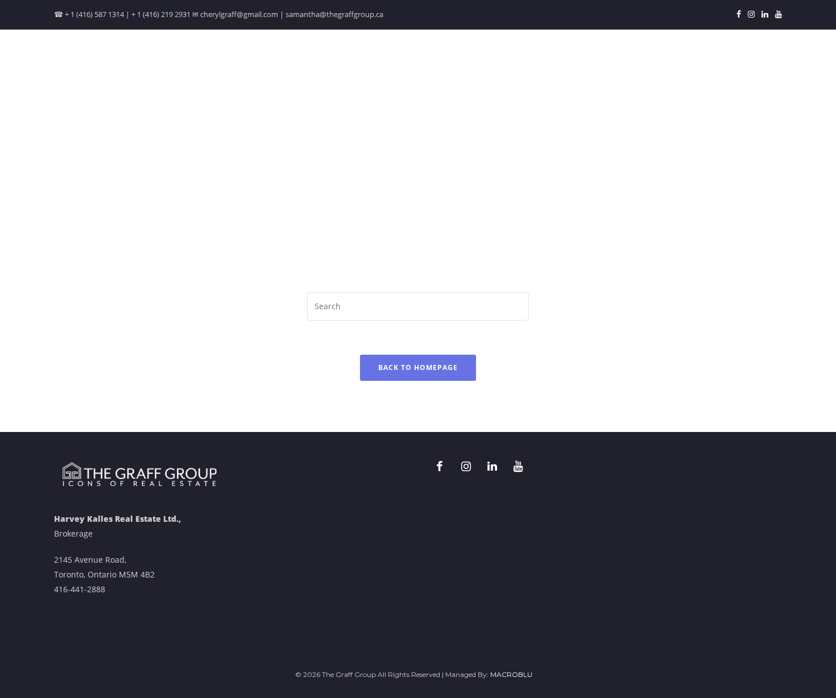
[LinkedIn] (765, 14)
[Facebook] (738, 14)
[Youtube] (777, 14)
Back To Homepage (418, 367)
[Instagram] (751, 14)
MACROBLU (511, 674)
